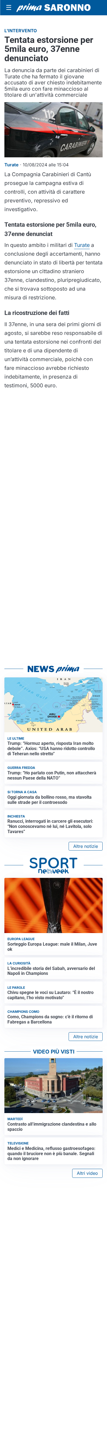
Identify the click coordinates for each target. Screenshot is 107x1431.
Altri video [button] (87, 1173)
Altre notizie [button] (85, 846)
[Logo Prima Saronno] (53, 7)
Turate (82, 245)
